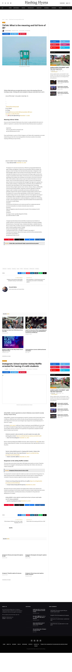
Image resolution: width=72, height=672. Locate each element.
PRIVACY (36, 646)
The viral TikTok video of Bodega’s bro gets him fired (39, 630)
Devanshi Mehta (8, 30)
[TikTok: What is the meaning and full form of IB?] (24, 50)
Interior (54, 7)
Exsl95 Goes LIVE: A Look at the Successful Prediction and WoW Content (39, 610)
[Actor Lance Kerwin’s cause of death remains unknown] (29, 624)
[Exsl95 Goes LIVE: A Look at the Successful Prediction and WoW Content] (29, 611)
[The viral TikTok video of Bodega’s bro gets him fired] (29, 630)
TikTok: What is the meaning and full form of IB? (35, 521)
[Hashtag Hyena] (36, 3)
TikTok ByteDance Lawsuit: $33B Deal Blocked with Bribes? (35, 350)
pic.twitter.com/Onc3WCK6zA (13, 483)
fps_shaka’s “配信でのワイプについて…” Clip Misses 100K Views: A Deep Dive (39, 617)
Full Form (4, 268)
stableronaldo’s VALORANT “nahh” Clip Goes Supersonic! (59, 68)
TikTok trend (32, 268)
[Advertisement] (36, 14)
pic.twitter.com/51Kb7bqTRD (13, 455)
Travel (60, 7)
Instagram (16, 7)
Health (19, 644)
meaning (9, 268)
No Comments (22, 30)
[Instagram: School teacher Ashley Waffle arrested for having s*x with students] (24, 389)
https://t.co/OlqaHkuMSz (36, 481)
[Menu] (2, 8)
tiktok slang (26, 268)
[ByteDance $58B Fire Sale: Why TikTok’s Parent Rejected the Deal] (12, 342)
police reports (13, 425)
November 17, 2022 (25, 115)
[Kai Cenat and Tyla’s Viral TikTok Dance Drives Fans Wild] (12, 323)
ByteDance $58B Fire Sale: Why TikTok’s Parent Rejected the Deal (12, 350)
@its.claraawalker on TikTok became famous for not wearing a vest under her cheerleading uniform (35, 281)
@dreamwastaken (23, 112)
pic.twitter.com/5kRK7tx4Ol (34, 436)
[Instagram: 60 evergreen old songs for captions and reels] (36, 547)
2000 (37, 441)
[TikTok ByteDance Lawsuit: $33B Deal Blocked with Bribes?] (36, 342)
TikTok (23, 7)
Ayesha (7, 369)
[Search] (69, 8)
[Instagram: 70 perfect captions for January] (12, 566)
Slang (4, 22)
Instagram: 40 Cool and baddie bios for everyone (59, 615)
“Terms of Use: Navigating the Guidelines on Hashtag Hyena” (54, 644)
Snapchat (39, 7)
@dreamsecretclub (14, 112)
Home (10, 7)
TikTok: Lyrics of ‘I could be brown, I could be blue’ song (59, 619)
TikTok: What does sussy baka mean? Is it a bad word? (59, 624)
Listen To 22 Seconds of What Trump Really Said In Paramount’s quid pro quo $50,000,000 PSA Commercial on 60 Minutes (36, 331)
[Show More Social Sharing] (28, 34)
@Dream (30, 112)
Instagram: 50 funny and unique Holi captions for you (12, 555)
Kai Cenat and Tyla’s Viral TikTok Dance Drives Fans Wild (12, 330)
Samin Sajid (53, 70)
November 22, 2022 (24, 437)
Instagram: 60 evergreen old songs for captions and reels (36, 555)
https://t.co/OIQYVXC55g (32, 453)
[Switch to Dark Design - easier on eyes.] (68, 7)
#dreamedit (16, 106)
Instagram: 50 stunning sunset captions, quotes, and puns (34, 574)
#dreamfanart (9, 106)
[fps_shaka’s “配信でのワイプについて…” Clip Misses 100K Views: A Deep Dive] (29, 618)
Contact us (36, 644)
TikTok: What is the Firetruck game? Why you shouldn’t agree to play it (58, 611)
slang (18, 268)
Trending (37, 268)
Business (46, 7)
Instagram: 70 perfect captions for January (11, 573)
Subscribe (62, 3)
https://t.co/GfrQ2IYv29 (22, 436)
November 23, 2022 (21, 162)
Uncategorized (53, 65)
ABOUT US (9, 644)
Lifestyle (30, 644)
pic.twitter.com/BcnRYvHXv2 (12, 113)
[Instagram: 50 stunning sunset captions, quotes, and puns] (36, 566)
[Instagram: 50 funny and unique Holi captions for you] (12, 547)
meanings (14, 268)
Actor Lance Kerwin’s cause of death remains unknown (38, 623)
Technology (31, 7)
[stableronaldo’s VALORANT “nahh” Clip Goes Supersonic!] (60, 60)
